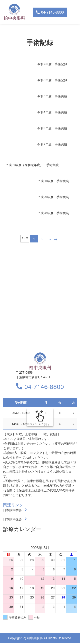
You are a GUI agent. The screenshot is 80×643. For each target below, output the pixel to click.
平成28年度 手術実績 (53, 213)
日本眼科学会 (12, 510)
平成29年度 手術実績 (53, 197)
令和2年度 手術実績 (52, 144)
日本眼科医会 (12, 519)
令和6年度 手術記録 (52, 80)
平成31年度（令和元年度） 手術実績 (32, 165)
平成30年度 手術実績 (53, 181)
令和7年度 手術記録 (52, 64)
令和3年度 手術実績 (52, 128)
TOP (69, 632)
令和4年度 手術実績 (52, 112)
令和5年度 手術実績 (52, 96)
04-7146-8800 (44, 386)
